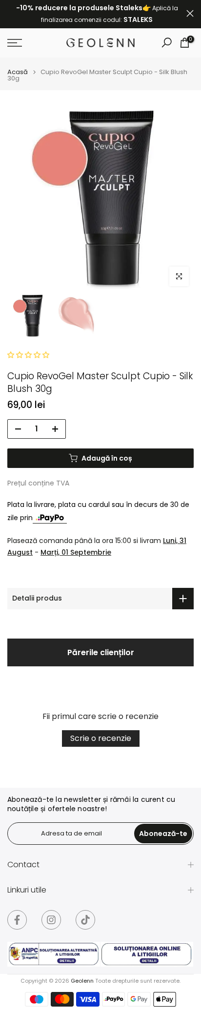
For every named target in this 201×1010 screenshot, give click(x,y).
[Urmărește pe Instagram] (51, 920)
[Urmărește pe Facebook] (17, 920)
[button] (28, 355)
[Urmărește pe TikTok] (85, 920)
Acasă (17, 72)
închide (190, 13)
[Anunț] (96, 14)
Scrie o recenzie (100, 738)
